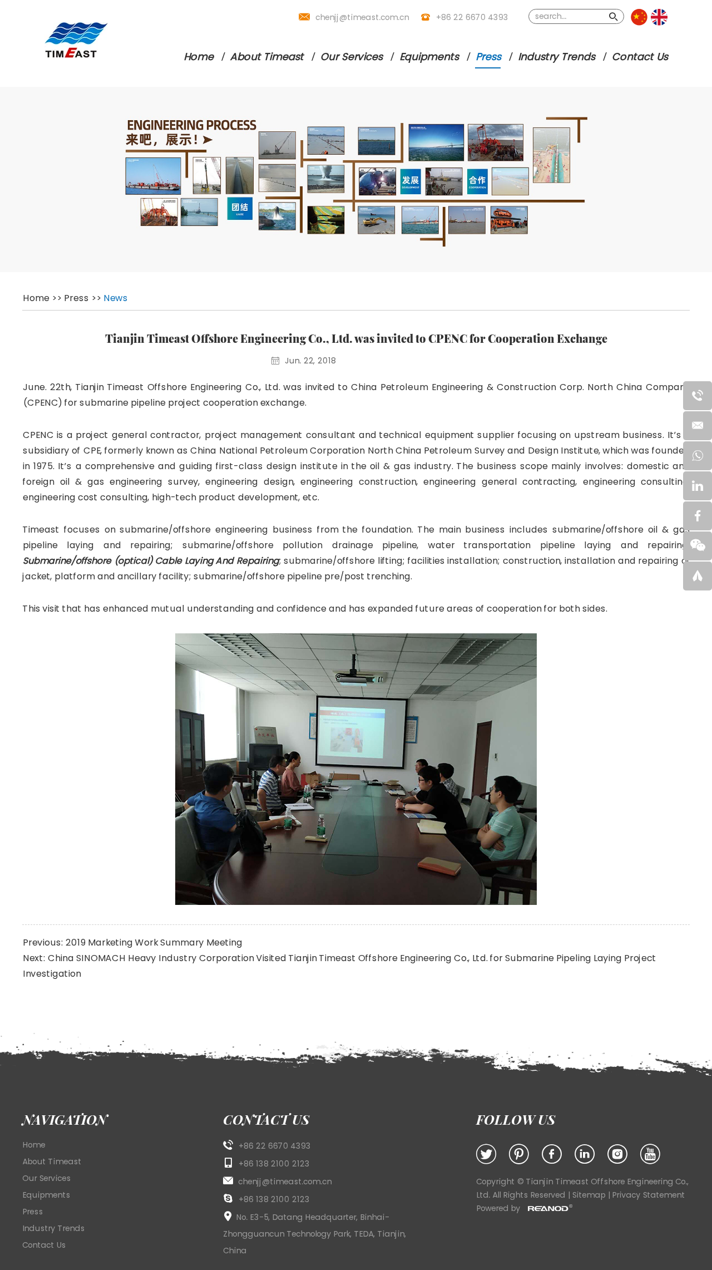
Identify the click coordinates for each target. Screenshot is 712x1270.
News (115, 298)
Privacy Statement (648, 1194)
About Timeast (266, 56)
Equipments (428, 56)
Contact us (266, 1119)
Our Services (351, 56)
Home (198, 56)
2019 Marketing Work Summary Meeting (153, 942)
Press (488, 56)
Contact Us (639, 56)
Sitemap (589, 1194)
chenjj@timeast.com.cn (362, 17)
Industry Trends (556, 56)
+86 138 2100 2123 (273, 1199)
